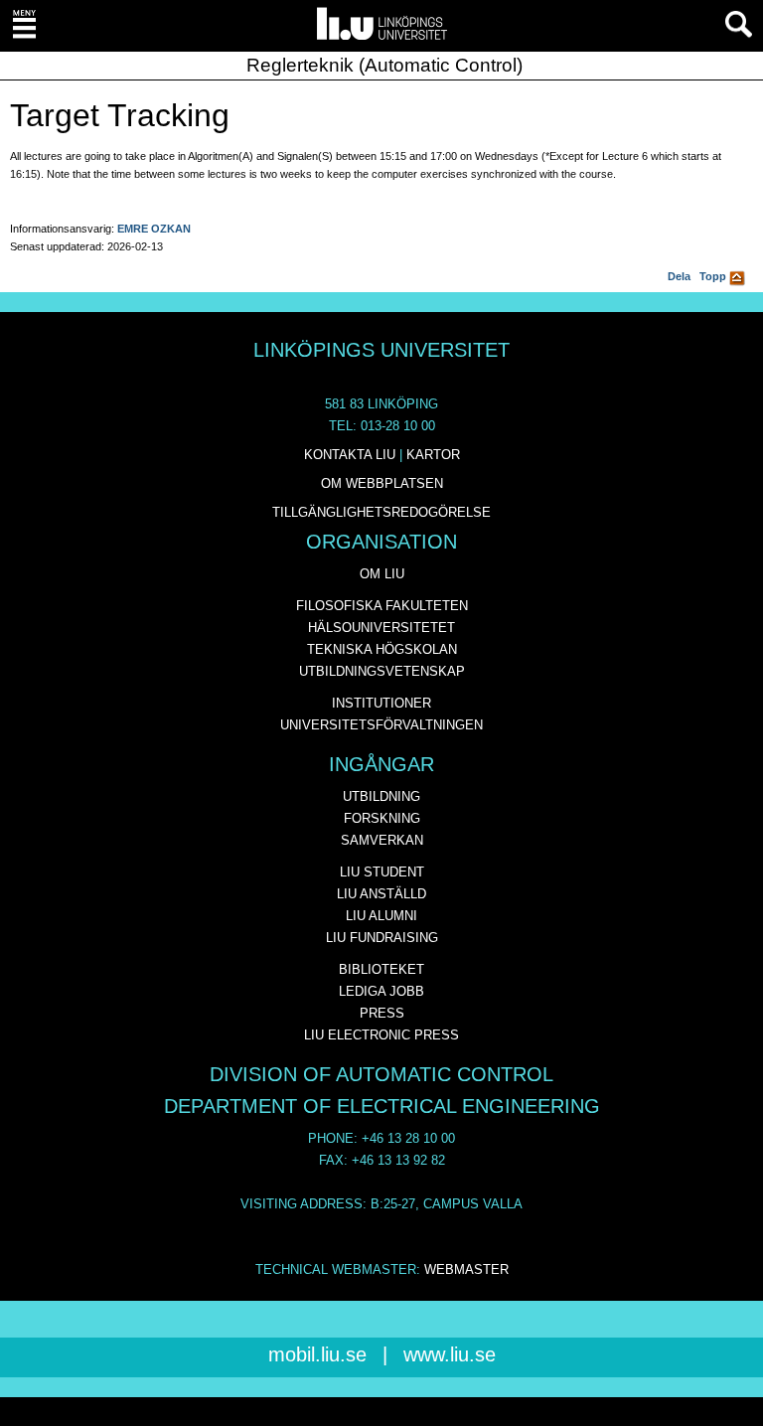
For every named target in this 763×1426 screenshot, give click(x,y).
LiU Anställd (381, 893)
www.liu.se (449, 1354)
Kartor (433, 454)
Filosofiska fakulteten (382, 605)
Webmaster (466, 1269)
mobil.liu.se (317, 1354)
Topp (714, 276)
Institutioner (381, 703)
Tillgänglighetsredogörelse (381, 512)
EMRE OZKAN (154, 229)
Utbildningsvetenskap (382, 671)
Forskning (382, 818)
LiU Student (382, 872)
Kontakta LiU (349, 454)
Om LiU (382, 573)
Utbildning (381, 796)
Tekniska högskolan (382, 649)
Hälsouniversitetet (381, 627)
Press (382, 1013)
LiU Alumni (381, 915)
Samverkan (382, 840)
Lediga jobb (381, 991)
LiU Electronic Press (381, 1035)
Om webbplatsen (382, 483)
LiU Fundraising (382, 937)
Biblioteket (381, 969)
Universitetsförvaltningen (381, 724)
